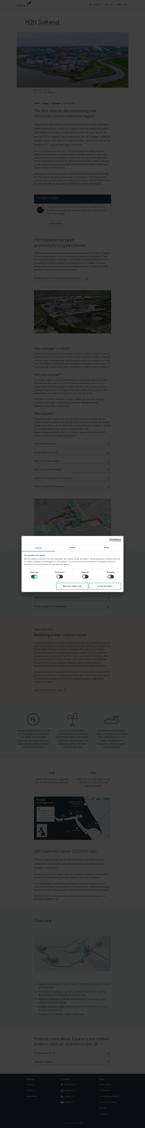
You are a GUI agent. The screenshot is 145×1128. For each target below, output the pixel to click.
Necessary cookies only (72, 586)
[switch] (60, 576)
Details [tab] (72, 548)
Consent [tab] (38, 548)
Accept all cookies (105, 586)
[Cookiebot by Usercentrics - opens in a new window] (111, 540)
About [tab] (106, 548)
